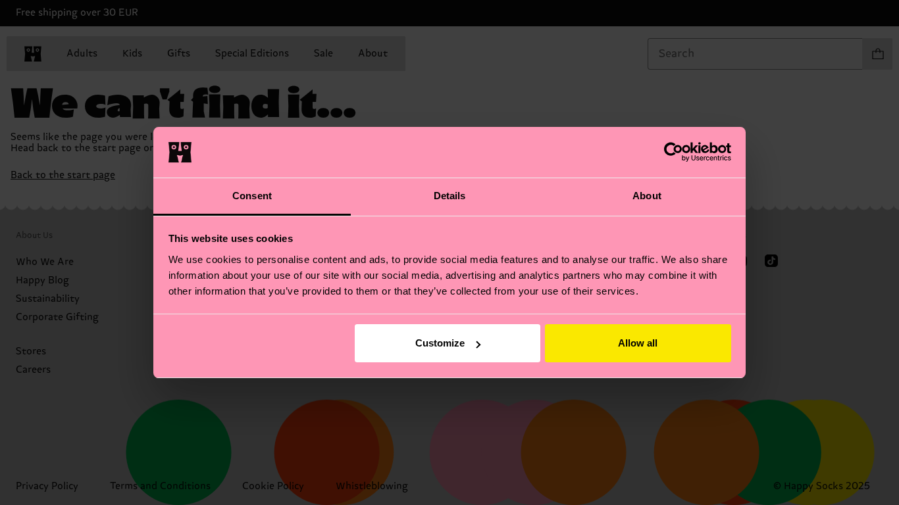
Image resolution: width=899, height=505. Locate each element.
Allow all (637, 343)
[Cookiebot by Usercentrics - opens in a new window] (673, 152)
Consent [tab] (252, 195)
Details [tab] (450, 195)
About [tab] (646, 195)
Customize (440, 343)
